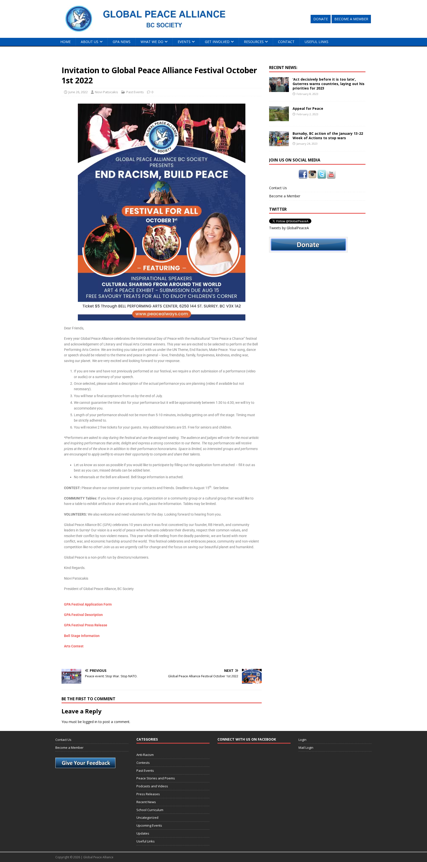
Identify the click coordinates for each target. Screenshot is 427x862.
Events (184, 41)
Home (65, 41)
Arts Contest (74, 646)
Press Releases (148, 794)
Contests (143, 762)
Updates (142, 833)
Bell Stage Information (82, 636)
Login (302, 739)
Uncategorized (147, 817)
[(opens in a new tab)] (279, 89)
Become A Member (351, 19)
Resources (254, 41)
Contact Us (278, 187)
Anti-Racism (145, 754)
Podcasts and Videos (152, 786)
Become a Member (284, 196)
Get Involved (217, 41)
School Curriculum (149, 810)
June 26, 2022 (78, 92)
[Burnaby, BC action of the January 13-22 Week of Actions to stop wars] (279, 143)
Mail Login (306, 747)
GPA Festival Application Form (88, 604)
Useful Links (316, 41)
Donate (320, 19)
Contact (286, 41)
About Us (89, 41)
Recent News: (283, 67)
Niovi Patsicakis (106, 92)
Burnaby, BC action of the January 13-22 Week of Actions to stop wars (328, 135)
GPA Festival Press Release (85, 625)
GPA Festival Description (83, 615)
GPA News (121, 41)
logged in (90, 721)
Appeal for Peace (308, 108)
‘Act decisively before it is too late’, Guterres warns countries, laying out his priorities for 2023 (328, 84)
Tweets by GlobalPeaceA (289, 228)
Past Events (135, 92)
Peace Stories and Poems (155, 778)
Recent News (146, 802)
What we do (152, 41)
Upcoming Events (149, 825)
